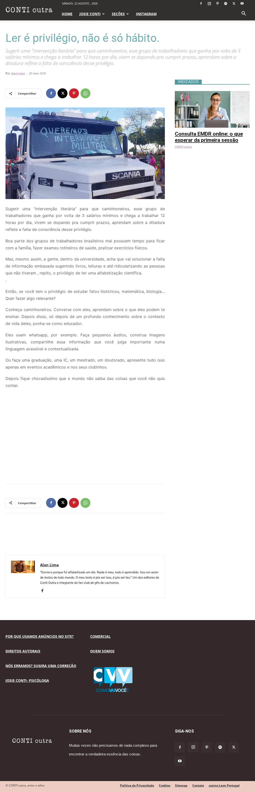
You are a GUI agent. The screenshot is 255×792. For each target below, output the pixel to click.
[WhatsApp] (85, 93)
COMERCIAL (100, 636)
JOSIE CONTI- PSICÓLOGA (27, 680)
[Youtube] (242, 3)
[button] (244, 14)
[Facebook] (201, 3)
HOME (67, 13)
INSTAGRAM (146, 13)
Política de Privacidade (137, 785)
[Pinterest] (217, 3)
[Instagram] (209, 3)
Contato (198, 785)
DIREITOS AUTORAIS (22, 651)
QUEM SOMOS (102, 651)
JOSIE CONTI (90, 13)
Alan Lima (18, 73)
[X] (234, 3)
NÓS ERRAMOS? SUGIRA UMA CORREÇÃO (40, 665)
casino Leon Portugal (224, 785)
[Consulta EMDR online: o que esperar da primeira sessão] (212, 94)
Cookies (164, 785)
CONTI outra (183, 147)
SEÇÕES (118, 13)
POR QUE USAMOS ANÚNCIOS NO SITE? (39, 636)
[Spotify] (225, 3)
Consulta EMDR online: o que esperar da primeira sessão (209, 137)
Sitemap (181, 785)
